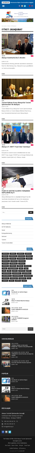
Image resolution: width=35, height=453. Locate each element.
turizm (24, 281)
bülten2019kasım (7, 276)
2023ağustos (13, 263)
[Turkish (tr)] (30, 6)
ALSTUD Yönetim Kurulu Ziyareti (21, 362)
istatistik (5, 281)
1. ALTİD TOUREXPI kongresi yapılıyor (20, 318)
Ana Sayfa (4, 26)
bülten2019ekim (16, 273)
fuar (29, 278)
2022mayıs (21, 261)
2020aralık (5, 253)
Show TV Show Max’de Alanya (20, 300)
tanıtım (11, 281)
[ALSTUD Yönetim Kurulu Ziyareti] (6, 363)
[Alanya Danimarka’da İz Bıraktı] (17, 44)
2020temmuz (13, 256)
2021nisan (5, 258)
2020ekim (13, 253)
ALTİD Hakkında (6, 227)
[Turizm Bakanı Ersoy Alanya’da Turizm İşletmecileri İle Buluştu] (17, 89)
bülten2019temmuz (18, 276)
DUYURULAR (6, 2)
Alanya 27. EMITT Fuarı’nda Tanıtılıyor (16, 147)
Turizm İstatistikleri (7, 243)
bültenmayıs (14, 278)
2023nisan (21, 263)
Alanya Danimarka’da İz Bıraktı (13, 58)
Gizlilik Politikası (14, 448)
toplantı (18, 281)
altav (26, 268)
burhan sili (21, 271)
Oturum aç (23, 448)
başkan (14, 271)
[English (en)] (32, 6)
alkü (21, 268)
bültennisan (22, 278)
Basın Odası (15, 445)
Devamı (3, 73)
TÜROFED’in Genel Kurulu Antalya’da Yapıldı (22, 354)
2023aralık (5, 263)
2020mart (28, 253)
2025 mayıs (27, 266)
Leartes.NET (21, 451)
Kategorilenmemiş (7, 233)
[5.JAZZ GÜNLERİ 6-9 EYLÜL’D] (6, 310)
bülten (28, 271)
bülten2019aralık (6, 273)
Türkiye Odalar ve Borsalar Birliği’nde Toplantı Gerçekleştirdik (22, 345)
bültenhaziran (28, 276)
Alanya (4, 268)
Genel (3, 100)
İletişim (21, 445)
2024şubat (16, 29)
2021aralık (21, 256)
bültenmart (5, 278)
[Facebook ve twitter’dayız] (6, 293)
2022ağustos (21, 258)
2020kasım (20, 253)
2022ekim (29, 258)
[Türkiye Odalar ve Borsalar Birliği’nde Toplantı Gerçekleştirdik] (6, 346)
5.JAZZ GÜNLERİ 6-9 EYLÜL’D (19, 309)
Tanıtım (3, 55)
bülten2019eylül (26, 273)
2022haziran (6, 261)
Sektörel (4, 236)
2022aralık (12, 258)
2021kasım (29, 256)
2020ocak (5, 256)
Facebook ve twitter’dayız (19, 292)
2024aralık (5, 266)
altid (4, 271)
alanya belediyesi (13, 268)
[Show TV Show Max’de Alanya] (6, 302)
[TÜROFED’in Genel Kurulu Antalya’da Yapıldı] (6, 355)
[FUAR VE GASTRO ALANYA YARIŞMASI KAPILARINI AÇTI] (17, 177)
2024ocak (20, 266)
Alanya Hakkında (6, 224)
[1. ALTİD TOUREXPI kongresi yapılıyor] (6, 319)
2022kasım (14, 261)
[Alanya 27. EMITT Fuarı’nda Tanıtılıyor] (17, 133)
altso (9, 271)
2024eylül (13, 266)
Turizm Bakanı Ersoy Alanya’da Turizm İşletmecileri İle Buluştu (16, 103)
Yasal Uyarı (27, 445)
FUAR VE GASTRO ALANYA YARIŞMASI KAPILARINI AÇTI (16, 192)
